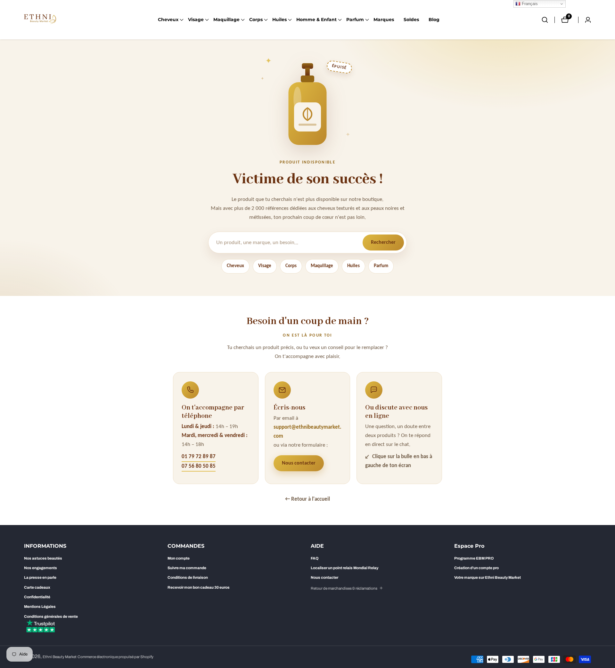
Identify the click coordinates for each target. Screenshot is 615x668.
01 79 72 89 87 (199, 456)
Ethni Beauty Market (60, 657)
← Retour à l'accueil (307, 499)
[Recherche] (548, 20)
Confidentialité (37, 597)
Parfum (381, 266)
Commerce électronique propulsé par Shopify (115, 657)
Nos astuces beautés (43, 558)
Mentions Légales (40, 606)
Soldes (411, 19)
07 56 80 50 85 (199, 466)
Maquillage (322, 266)
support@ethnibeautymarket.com (307, 432)
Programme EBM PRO (474, 558)
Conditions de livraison (188, 577)
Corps (291, 266)
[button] (168, 19)
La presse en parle (40, 577)
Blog (434, 19)
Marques (383, 19)
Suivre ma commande (187, 568)
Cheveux (235, 266)
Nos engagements (40, 568)
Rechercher (383, 242)
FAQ (314, 558)
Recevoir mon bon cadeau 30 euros (199, 587)
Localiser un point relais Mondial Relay (344, 568)
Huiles (353, 266)
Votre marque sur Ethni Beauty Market (487, 577)
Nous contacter (299, 463)
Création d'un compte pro (476, 568)
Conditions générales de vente (51, 616)
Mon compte (179, 558)
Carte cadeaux (37, 587)
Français (529, 3)
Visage (264, 266)
